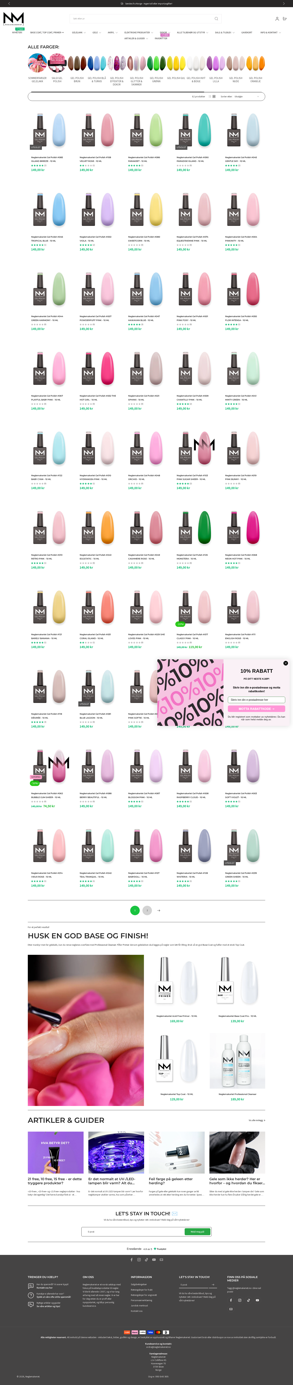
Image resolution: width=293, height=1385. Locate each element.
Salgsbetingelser (139, 1284)
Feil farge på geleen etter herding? (171, 1181)
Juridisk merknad (139, 1305)
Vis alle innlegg (256, 1120)
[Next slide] (284, 4)
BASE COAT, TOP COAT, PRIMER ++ (47, 32)
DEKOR (163, 32)
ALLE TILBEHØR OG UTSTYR (191, 32)
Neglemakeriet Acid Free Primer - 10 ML (177, 1016)
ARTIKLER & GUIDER (134, 38)
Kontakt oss (136, 1310)
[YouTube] (154, 1259)
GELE (95, 32)
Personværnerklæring (141, 1300)
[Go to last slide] (9, 4)
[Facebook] (131, 1259)
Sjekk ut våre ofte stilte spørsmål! (54, 1296)
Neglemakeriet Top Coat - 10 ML (177, 1094)
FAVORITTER (161, 38)
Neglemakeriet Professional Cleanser (237, 1094)
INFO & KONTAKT (269, 32)
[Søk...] (216, 18)
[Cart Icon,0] (284, 18)
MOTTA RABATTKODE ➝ (256, 709)
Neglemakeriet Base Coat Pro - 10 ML (237, 1016)
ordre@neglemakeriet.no (158, 1347)
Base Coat (208, 944)
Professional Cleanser (105, 944)
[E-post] (161, 1259)
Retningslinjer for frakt (141, 1289)
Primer (126, 944)
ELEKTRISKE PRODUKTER (137, 32)
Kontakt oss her (45, 1287)
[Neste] (159, 910)
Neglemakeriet (32, 1376)
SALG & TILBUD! (223, 32)
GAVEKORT (246, 32)
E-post (184, 1284)
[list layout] (210, 96)
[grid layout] (214, 96)
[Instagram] (139, 1259)
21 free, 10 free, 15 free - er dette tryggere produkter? (55, 1181)
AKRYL (111, 32)
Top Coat (239, 944)
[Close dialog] (285, 663)
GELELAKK (77, 32)
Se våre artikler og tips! (48, 1306)
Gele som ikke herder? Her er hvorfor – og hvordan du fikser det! (235, 1181)
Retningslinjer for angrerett (144, 1295)
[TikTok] (146, 1259)
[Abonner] (213, 1285)
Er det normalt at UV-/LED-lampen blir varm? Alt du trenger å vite (111, 1181)
